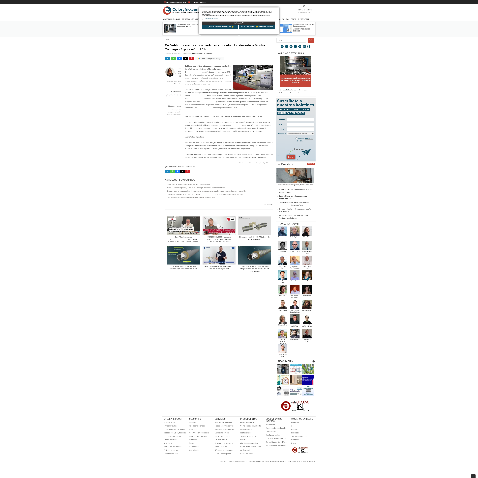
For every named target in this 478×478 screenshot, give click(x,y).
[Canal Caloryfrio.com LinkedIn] (291, 47)
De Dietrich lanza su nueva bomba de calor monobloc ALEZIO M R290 (191, 198)
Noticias (285, 19)
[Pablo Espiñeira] (294, 231)
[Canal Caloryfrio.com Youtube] (296, 47)
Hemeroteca (194, 447)
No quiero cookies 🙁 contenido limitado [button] (257, 27)
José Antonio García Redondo (295, 311)
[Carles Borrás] (294, 275)
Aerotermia (270, 425)
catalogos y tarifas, (176, 114)
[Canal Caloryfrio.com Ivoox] (309, 47)
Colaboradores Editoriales (174, 429)
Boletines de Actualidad (224, 443)
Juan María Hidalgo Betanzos (307, 326)
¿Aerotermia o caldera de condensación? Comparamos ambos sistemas (303, 28)
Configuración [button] (238, 23)
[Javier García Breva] (282, 261)
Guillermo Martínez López (294, 267)
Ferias (293, 19)
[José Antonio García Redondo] (294, 305)
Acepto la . (304, 140)
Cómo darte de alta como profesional (250, 448)
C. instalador (303, 19)
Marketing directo (222, 433)
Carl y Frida (194, 450)
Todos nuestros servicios (225, 426)
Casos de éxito (246, 454)
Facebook (295, 422)
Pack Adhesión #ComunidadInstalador (224, 448)
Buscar (311, 40)
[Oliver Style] (282, 246)
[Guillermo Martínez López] (294, 261)
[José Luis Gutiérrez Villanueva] (282, 334)
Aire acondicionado (197, 426)
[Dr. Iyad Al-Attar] (294, 246)
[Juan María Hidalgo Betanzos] (307, 319)
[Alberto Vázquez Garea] (282, 349)
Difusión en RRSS (222, 440)
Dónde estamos (170, 440)
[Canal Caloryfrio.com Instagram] (300, 47)
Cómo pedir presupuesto (250, 426)
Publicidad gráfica (222, 436)
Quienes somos (170, 422)
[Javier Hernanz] (282, 231)
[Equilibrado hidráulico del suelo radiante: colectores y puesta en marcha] (295, 71)
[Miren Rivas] (307, 231)
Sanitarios (193, 440)
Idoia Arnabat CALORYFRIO (202, 53)
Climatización (271, 431)
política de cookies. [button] (211, 19)
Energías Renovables (198, 436)
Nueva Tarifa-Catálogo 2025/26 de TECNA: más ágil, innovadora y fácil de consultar (196, 188)
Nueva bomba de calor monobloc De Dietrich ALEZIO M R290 (188, 184)
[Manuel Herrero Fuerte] (307, 246)
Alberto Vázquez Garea (283, 355)
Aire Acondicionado (171, 19)
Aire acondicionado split (276, 428)
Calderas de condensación (277, 438)
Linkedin (294, 429)
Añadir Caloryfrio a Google (210, 58)
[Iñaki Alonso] (282, 290)
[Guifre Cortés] (282, 305)
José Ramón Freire (282, 282)
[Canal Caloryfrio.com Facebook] (282, 47)
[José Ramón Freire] (282, 275)
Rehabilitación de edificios (276, 442)
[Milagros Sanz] (282, 319)
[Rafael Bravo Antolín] (307, 261)
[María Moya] (307, 290)
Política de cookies (171, 450)
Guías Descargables (223, 454)
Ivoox (293, 443)
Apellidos (282, 124)
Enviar (291, 157)
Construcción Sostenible (193, 19)
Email (283, 129)
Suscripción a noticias (224, 422)
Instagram (295, 440)
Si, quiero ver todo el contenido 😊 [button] (220, 27)
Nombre (282, 120)
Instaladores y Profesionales (246, 431)
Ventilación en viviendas (276, 445)
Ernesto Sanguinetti (294, 326)
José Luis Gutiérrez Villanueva (282, 341)
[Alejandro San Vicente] (307, 334)
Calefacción (194, 429)
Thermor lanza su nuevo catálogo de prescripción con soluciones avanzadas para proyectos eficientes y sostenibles (206, 191)
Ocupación (282, 135)
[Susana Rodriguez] (307, 305)
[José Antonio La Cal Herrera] (294, 290)
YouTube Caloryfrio (299, 436)
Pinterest (295, 433)
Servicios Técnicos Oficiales (248, 438)
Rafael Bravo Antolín (307, 267)
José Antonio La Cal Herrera (294, 296)
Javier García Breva (283, 267)
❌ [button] (277, 9)
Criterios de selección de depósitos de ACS (187, 26)
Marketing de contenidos (225, 429)
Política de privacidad (172, 447)
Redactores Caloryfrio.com (175, 433)
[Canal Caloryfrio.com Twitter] (287, 47)
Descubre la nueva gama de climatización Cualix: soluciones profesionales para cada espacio (206, 194)
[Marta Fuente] (307, 275)
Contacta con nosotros (173, 436)
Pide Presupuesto (247, 422)
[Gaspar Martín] (294, 334)
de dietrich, (173, 110)
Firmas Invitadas (170, 426)
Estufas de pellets (273, 435)
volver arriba (268, 205)
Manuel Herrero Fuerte (307, 252)
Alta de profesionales (249, 443)
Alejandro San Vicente (307, 340)
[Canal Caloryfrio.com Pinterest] (305, 47)
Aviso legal (168, 443)
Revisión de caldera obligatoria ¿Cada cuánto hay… (295, 185)
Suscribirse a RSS (171, 454)
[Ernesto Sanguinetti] (294, 319)
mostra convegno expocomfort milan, (174, 112)
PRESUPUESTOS (304, 10)
